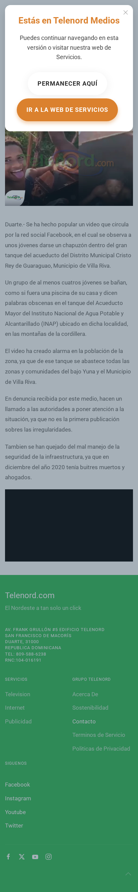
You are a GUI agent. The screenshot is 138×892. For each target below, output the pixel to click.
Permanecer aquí (67, 83)
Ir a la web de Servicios (67, 109)
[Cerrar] (126, 12)
